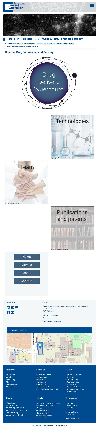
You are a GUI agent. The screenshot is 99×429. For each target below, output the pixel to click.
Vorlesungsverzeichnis (15, 408)
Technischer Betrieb (44, 415)
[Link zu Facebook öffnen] (9, 312)
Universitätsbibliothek (74, 375)
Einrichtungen (12, 384)
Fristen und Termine (44, 375)
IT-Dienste (70, 377)
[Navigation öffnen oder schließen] (92, 5)
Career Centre (72, 392)
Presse (39, 408)
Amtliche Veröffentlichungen (47, 389)
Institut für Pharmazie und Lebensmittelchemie (55, 44)
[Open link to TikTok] (13, 308)
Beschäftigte (41, 384)
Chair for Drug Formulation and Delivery (46, 39)
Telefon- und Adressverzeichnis (48, 403)
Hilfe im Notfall (42, 418)
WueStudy (11, 403)
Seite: (68, 418)
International (11, 387)
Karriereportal (42, 382)
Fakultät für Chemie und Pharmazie (21, 44)
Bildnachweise (72, 405)
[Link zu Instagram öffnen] (9, 308)
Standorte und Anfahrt (45, 406)
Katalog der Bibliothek (15, 415)
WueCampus (12, 405)
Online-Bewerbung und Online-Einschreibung (18, 411)
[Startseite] (5, 44)
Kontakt (40, 398)
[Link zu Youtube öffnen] (13, 312)
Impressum (37, 426)
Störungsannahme (44, 413)
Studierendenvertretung (75, 389)
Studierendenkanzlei (74, 387)
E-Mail (47, 317)
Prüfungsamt (71, 384)
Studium (10, 377)
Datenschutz (48, 426)
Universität (11, 375)
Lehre (9, 382)
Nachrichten (41, 380)
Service (69, 370)
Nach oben (71, 408)
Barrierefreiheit (61, 426)
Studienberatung (73, 382)
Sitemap (70, 403)
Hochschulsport (72, 380)
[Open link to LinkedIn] (17, 308)
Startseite (11, 370)
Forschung (11, 380)
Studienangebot (42, 377)
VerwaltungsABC (43, 387)
